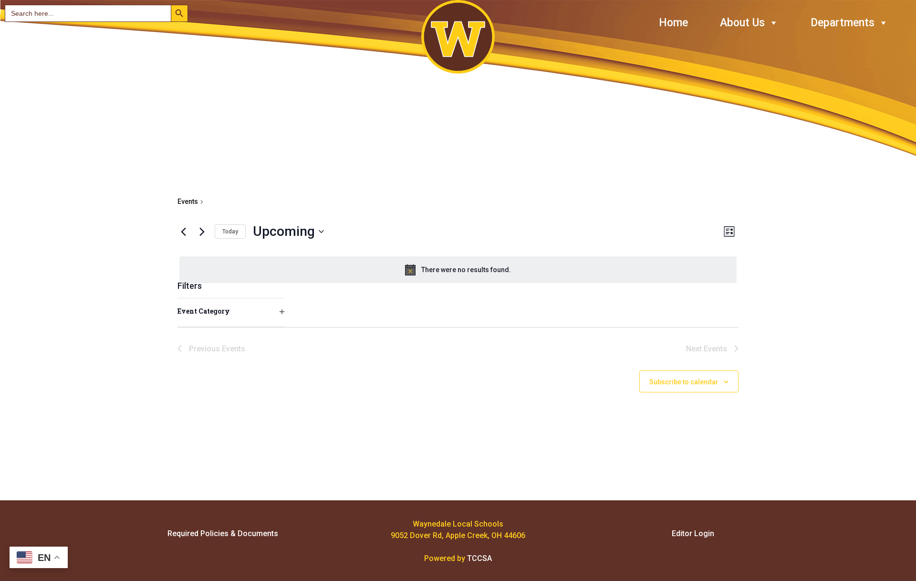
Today (230, 231)
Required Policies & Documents (222, 533)
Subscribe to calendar (683, 382)
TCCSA (479, 558)
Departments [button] (842, 22)
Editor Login (693, 533)
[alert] (458, 269)
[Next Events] (202, 231)
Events (187, 201)
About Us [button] (742, 22)
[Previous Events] (183, 231)
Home (673, 22)
